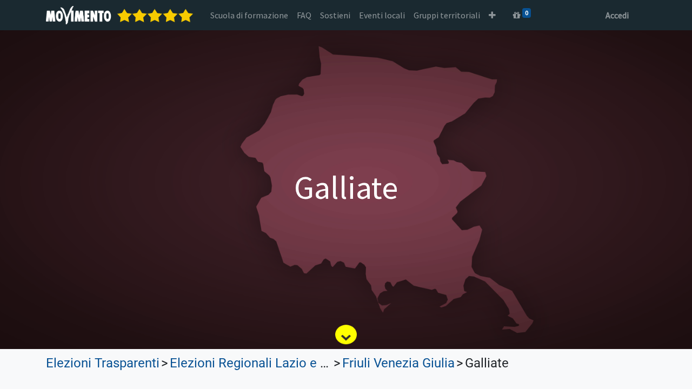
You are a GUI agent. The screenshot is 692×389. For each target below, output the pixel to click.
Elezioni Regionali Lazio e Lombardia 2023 (292, 363)
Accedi (617, 15)
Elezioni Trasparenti (102, 363)
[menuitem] (249, 15)
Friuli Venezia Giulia (398, 363)
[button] (492, 15)
